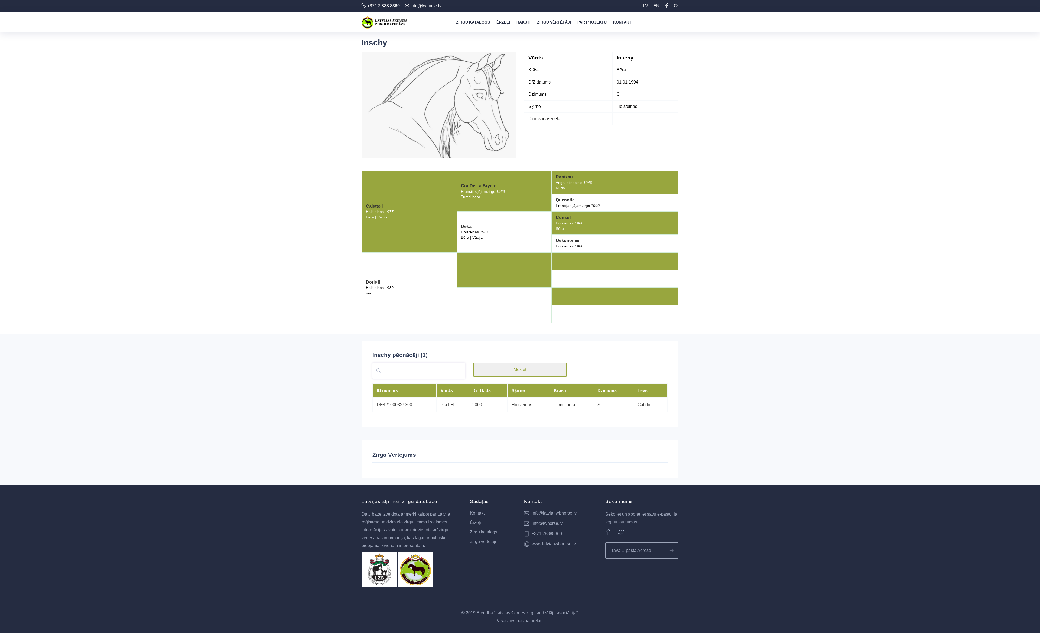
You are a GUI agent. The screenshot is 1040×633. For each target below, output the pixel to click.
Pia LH (447, 404)
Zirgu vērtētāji (554, 22)
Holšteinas (522, 404)
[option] (439, 105)
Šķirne (518, 390)
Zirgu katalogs (473, 22)
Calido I (645, 404)
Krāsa (560, 390)
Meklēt (520, 369)
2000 (477, 404)
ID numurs (387, 390)
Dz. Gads (481, 390)
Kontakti (623, 22)
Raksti (523, 22)
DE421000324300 (394, 404)
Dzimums (607, 390)
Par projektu (592, 22)
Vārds (447, 390)
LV (645, 6)
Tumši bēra (564, 404)
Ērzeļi (503, 22)
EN (656, 6)
